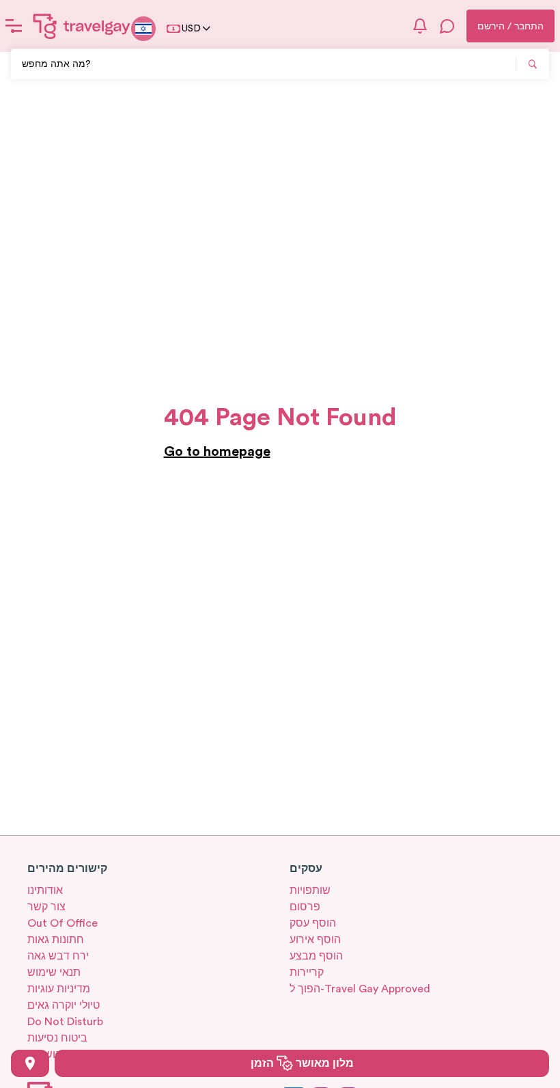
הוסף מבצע (316, 956)
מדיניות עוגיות (58, 988)
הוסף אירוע (315, 939)
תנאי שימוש (54, 972)
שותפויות (310, 890)
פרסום (305, 906)
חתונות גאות (55, 939)
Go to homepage (217, 452)
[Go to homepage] (82, 26)
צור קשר (46, 906)
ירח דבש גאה (58, 956)
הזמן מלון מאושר (302, 1063)
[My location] (30, 1063)
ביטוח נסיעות (57, 1038)
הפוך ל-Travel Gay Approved (360, 988)
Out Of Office (62, 923)
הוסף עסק (313, 923)
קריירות (307, 972)
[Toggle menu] (13, 26)
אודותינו (45, 890)
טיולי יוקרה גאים (63, 1005)
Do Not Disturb (65, 1021)
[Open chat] (447, 26)
